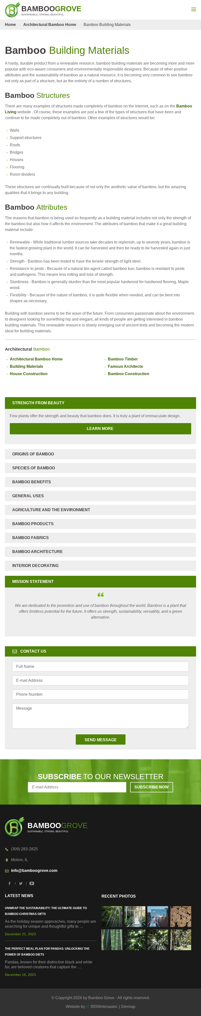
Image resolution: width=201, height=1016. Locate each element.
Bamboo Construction (128, 374)
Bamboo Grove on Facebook (10, 883)
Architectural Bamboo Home (49, 25)
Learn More (62, 429)
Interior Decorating (35, 566)
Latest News (19, 896)
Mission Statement (33, 581)
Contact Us (33, 651)
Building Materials (26, 366)
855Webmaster (104, 1006)
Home (10, 25)
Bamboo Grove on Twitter (21, 883)
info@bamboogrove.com (34, 870)
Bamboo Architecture (37, 552)
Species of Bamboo (33, 468)
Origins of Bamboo (33, 454)
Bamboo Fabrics (30, 538)
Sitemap (128, 1006)
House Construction (29, 374)
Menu (193, 9)
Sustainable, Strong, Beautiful (51, 10)
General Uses (28, 496)
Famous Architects (125, 366)
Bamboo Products (33, 524)
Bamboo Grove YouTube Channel (32, 883)
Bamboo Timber (123, 359)
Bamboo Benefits (31, 482)
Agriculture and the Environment (51, 510)
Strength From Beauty (38, 403)
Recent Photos (118, 896)
